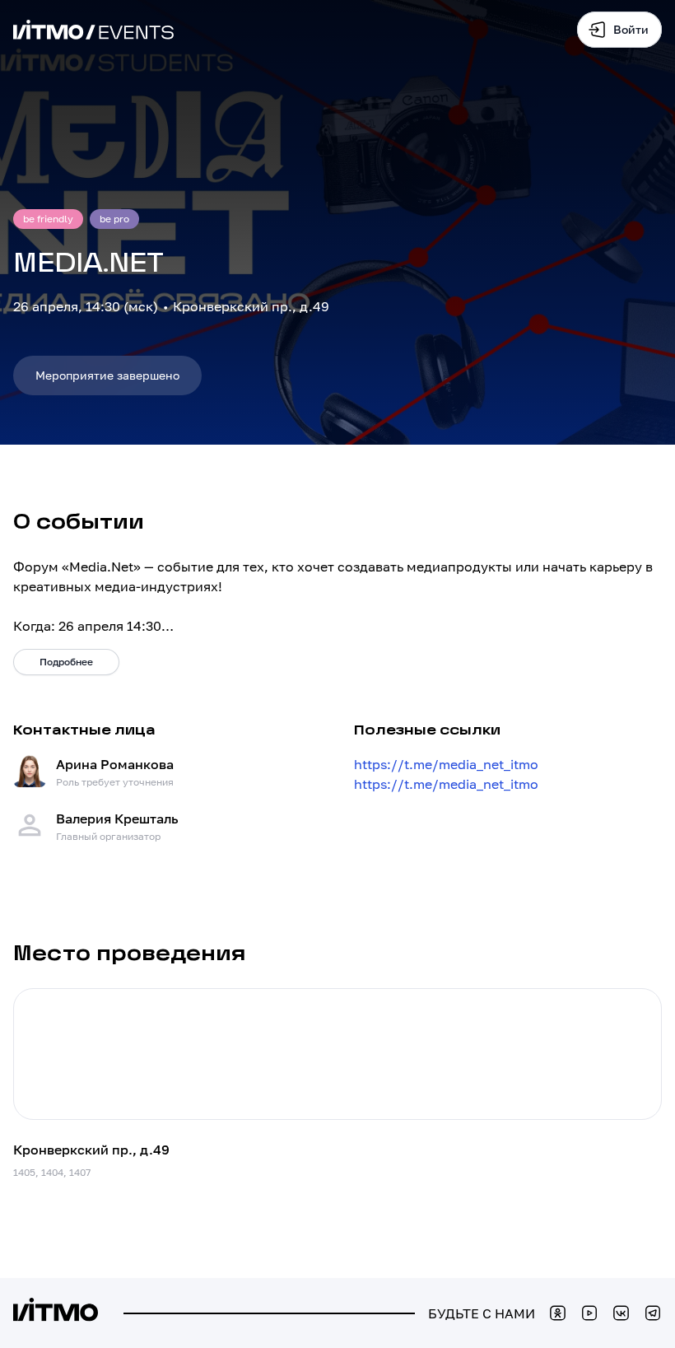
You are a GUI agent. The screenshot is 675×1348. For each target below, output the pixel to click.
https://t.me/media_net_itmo (446, 764)
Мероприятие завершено (107, 375)
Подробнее (66, 661)
